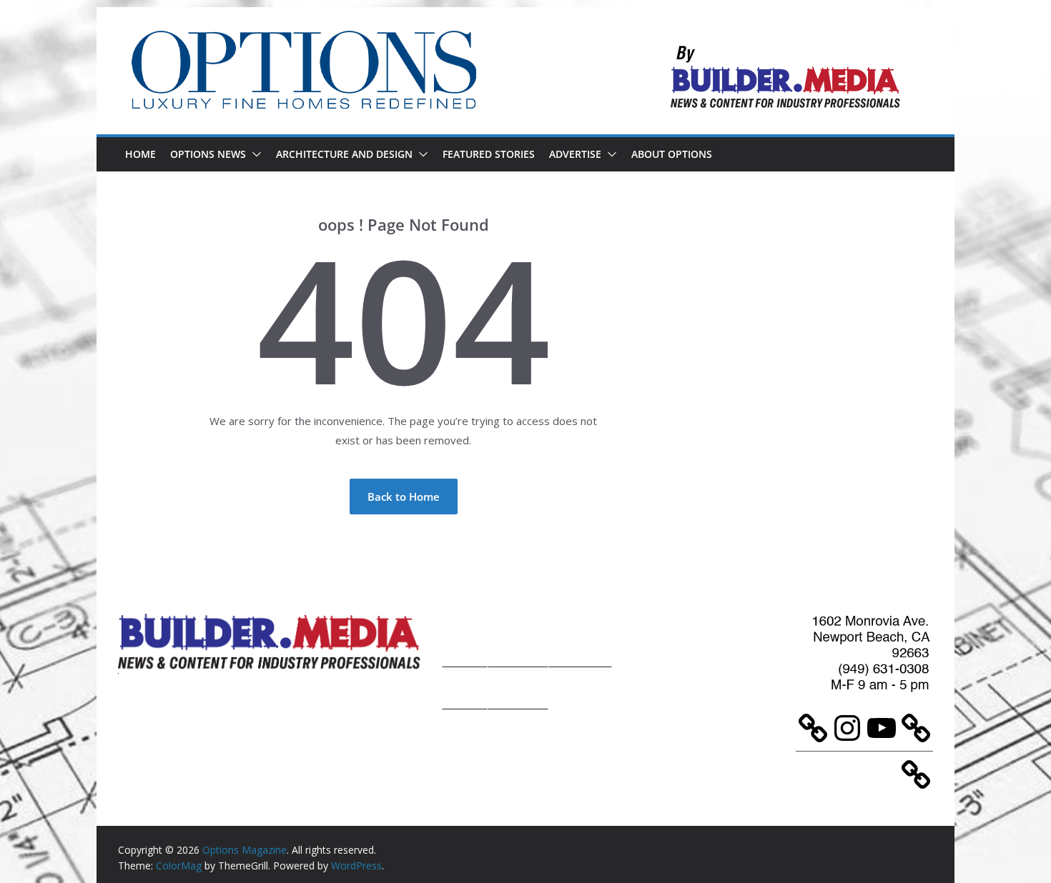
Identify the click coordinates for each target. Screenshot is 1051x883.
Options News (208, 154)
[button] (254, 154)
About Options (671, 154)
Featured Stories (489, 154)
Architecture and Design (344, 154)
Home (140, 154)
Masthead (580, 638)
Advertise (575, 154)
